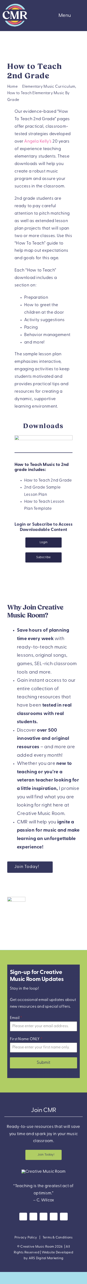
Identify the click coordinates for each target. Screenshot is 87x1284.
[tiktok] (64, 1216)
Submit (43, 1063)
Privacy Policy (25, 1237)
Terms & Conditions (58, 1237)
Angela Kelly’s (37, 141)
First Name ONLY (26, 1039)
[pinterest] (54, 1216)
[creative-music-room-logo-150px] (15, 4)
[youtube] (43, 1216)
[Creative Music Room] (44, 1172)
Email (16, 1018)
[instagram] (33, 1216)
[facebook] (23, 1216)
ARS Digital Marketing (46, 1258)
